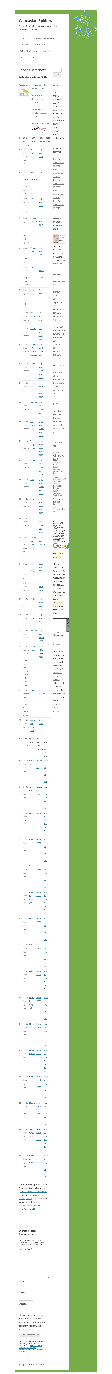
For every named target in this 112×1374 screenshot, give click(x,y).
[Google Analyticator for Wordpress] (58, 635)
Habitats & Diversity (28, 51)
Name (22, 1281)
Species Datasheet (58, 501)
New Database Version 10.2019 (58, 194)
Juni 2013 (57, 351)
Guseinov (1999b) (42, 541)
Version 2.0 (57, 511)
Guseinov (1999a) (39, 1159)
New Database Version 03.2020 (58, 183)
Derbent (33, 402)
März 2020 (58, 292)
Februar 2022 (59, 281)
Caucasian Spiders (35, 20)
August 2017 (58, 316)
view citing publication (46, 771)
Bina (32, 499)
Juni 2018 (57, 313)
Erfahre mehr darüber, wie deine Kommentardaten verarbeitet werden (33, 1348)
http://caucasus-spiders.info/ (33, 1191)
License (56, 483)
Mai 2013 (57, 355)
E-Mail (22, 1292)
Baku (32, 518)
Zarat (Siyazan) (32, 386)
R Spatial (47, 51)
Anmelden (57, 411)
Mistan (33, 460)
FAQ (34, 57)
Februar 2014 (59, 330)
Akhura (33, 328)
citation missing (39, 764)
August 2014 (58, 327)
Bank (31, 866)
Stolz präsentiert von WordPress (32, 1364)
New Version (58, 379)
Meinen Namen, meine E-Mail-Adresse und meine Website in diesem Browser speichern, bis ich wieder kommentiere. (32, 1322)
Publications (41, 44)
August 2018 (58, 309)
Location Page (58, 487)
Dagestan (56, 467)
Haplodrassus (57, 481)
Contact (23, 57)
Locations (23, 44)
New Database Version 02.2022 (58, 162)
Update (55, 507)
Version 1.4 (59, 509)
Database (56, 469)
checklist (59, 457)
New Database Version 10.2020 (58, 173)
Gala (32, 479)
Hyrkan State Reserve (33, 176)
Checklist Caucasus (44, 38)
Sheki (32, 690)
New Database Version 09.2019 (58, 204)
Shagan (33, 267)
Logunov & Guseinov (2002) (41, 351)
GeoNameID (59, 479)
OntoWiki (56, 491)
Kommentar (25, 1248)
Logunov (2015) (41, 153)
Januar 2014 (58, 334)
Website (23, 1303)
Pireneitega (57, 493)
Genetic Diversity (56, 476)
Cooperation (58, 463)
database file (58, 472)
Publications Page (57, 496)
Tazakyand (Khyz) (33, 444)
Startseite (23, 38)
